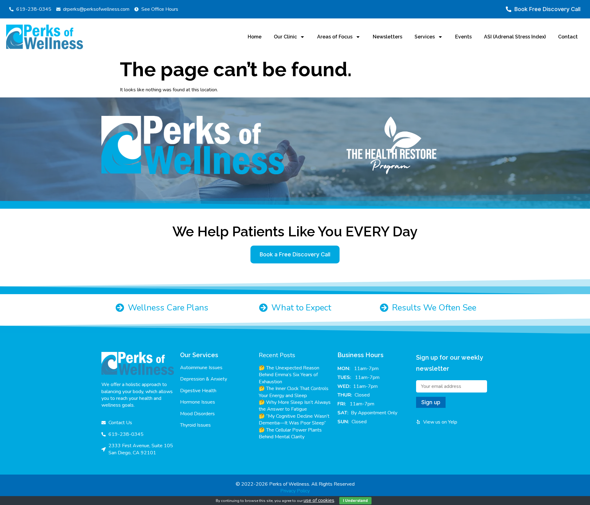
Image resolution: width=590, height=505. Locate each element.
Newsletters (387, 37)
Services (425, 37)
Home (255, 37)
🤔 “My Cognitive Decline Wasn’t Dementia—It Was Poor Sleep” (294, 419)
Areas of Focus (334, 37)
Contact (568, 37)
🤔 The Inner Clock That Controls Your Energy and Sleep (293, 392)
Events (463, 37)
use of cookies (319, 500)
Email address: (451, 386)
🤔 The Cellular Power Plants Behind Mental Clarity (290, 433)
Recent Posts (277, 355)
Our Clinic (285, 37)
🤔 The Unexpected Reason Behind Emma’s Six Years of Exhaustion (289, 375)
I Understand (355, 500)
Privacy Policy (295, 490)
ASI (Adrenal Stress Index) (515, 37)
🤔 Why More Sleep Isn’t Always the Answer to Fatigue (295, 405)
